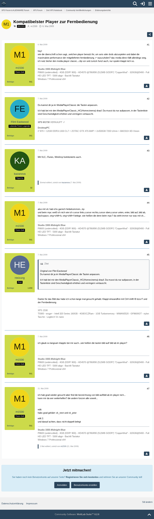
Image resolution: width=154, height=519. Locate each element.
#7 (148, 388)
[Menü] (150, 4)
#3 (148, 150)
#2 (148, 98)
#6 (148, 336)
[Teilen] (149, 34)
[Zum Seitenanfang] (149, 514)
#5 (148, 254)
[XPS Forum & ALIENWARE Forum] (4, 4)
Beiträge (10, 82)
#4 (148, 202)
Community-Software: (77, 514)
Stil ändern (147, 502)
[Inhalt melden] (146, 86)
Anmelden (62, 485)
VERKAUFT (56, 122)
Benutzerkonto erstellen (85, 485)
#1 (148, 44)
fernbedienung (87, 57)
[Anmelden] (143, 4)
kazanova (66, 183)
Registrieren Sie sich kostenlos (82, 477)
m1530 (34, 26)
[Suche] (135, 4)
